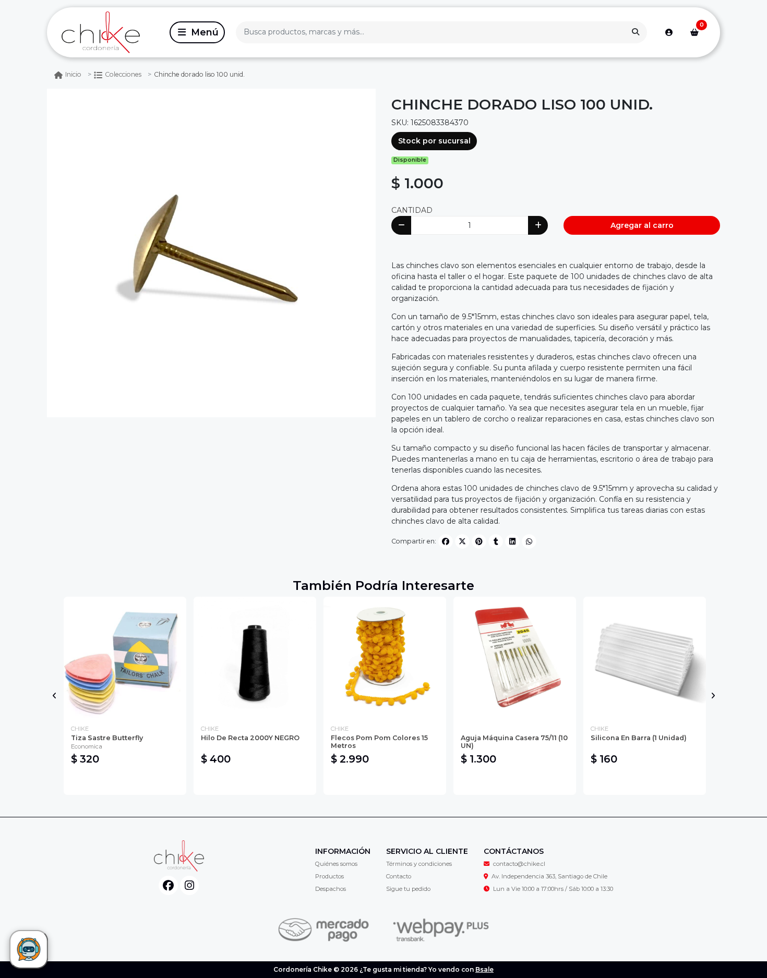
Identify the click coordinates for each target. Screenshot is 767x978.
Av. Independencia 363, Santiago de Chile (549, 876)
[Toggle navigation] (197, 32)
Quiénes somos (336, 863)
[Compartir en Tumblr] (495, 541)
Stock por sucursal (434, 141)
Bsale (484, 969)
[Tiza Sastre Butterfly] (125, 658)
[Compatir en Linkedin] (512, 541)
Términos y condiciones (419, 863)
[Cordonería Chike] (106, 32)
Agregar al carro (642, 225)
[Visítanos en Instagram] (189, 885)
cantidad (412, 210)
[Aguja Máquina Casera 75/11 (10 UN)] (514, 658)
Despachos (330, 888)
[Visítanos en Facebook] (168, 885)
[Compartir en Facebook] (445, 541)
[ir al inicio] (178, 856)
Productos (329, 876)
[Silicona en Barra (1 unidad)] (644, 658)
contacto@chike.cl (519, 863)
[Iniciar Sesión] (669, 32)
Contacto (398, 876)
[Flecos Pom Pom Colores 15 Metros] (384, 658)
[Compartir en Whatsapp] (529, 541)
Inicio (73, 74)
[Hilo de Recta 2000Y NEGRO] (255, 658)
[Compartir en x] (462, 541)
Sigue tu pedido (408, 888)
